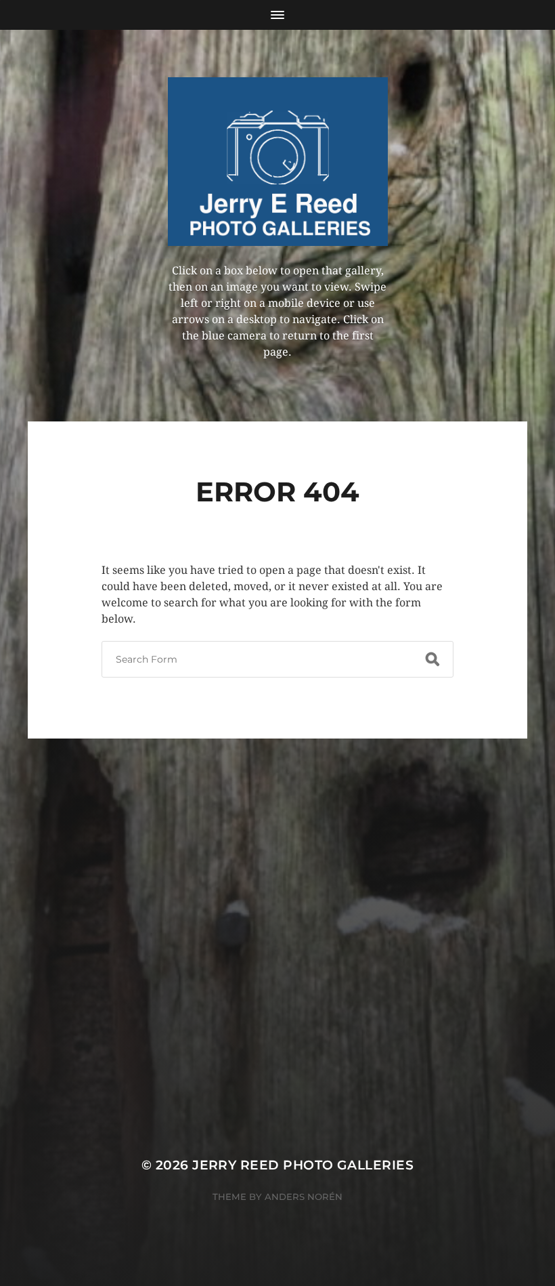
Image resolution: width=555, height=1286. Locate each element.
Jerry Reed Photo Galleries (303, 1165)
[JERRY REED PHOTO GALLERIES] (278, 161)
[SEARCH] (432, 659)
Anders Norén (303, 1196)
